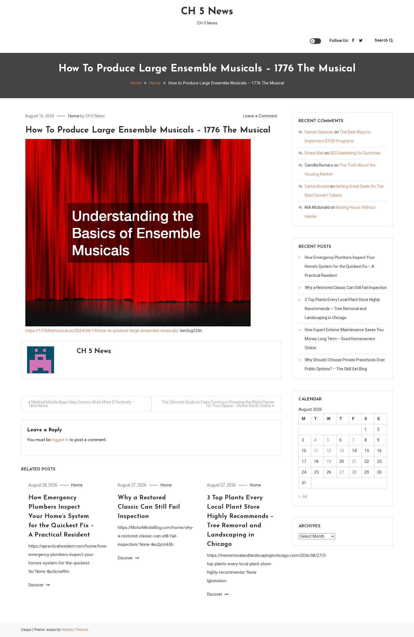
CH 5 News (207, 12)
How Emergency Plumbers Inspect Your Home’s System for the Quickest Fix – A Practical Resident (61, 516)
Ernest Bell (314, 153)
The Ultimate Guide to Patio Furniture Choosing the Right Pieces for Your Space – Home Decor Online (217, 404)
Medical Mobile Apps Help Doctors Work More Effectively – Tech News (81, 404)
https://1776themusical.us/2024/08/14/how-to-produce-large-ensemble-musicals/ (102, 330)
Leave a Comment (260, 115)
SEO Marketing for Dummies (355, 153)
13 (341, 450)
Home (73, 115)
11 (316, 450)
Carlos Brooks (317, 186)
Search (381, 40)
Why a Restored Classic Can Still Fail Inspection (149, 507)
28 (354, 472)
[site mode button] (315, 41)
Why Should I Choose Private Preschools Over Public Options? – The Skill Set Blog (345, 364)
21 (354, 461)
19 (329, 461)
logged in (60, 439)
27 (341, 472)
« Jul (303, 496)
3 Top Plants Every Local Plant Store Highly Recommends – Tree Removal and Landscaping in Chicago (342, 308)
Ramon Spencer (319, 132)
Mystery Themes (74, 629)
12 (329, 450)
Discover (36, 585)
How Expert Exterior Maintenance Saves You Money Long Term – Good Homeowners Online (344, 339)
